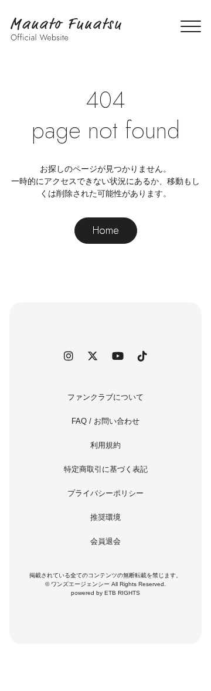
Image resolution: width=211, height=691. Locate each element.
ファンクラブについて (105, 397)
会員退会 (105, 541)
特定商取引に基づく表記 (106, 469)
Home (106, 230)
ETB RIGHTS (122, 593)
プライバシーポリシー (105, 493)
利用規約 (105, 445)
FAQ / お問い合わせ (105, 421)
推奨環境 (105, 517)
